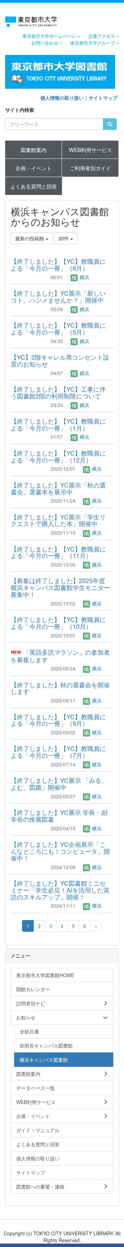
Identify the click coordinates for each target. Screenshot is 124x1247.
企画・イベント (34, 168)
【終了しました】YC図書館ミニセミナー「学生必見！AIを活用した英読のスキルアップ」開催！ (60, 889)
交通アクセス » (103, 36)
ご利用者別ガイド (90, 168)
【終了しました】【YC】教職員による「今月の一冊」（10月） (58, 623)
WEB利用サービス (90, 149)
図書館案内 (33, 149)
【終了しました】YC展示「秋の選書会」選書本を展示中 (58, 488)
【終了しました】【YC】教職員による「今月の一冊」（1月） (58, 424)
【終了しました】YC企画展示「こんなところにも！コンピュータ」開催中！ (60, 851)
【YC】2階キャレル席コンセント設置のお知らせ (60, 360)
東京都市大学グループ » (94, 43)
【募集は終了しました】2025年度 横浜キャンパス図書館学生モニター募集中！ (60, 587)
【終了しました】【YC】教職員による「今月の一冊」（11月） (58, 552)
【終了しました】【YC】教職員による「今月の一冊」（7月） (58, 751)
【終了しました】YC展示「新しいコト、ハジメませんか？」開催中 (58, 296)
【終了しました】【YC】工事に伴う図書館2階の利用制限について (58, 392)
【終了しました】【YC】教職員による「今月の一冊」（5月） (58, 328)
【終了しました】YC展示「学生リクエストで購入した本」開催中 (58, 520)
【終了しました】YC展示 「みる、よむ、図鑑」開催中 (59, 783)
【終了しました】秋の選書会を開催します (60, 688)
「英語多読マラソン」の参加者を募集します (60, 655)
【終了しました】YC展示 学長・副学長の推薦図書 (59, 815)
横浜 (83, 277)
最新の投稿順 (30, 238)
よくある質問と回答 (33, 186)
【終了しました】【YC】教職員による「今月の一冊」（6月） (58, 264)
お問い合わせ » (46, 43)
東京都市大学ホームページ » (51, 36)
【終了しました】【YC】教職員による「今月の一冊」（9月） (58, 720)
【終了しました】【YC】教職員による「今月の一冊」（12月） (58, 456)
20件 (64, 238)
